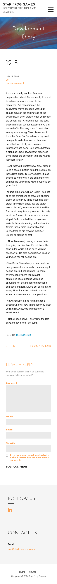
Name (10, 416)
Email (10, 430)
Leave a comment (15, 83)
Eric (8, 80)
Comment (11, 383)
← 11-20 (10, 345)
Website (10, 443)
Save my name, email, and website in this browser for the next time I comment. (29, 457)
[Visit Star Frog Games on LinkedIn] (10, 510)
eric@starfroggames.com (21, 549)
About (32, 572)
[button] (52, 11)
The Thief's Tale (23, 335)
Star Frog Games (19, 4)
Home (22, 572)
